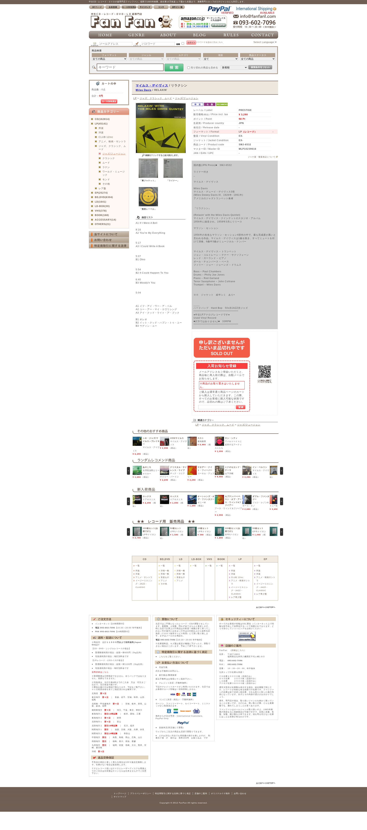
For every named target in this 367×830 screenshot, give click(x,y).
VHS (209, 559)
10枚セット (203, 528)
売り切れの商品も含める (204, 67)
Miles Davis (143, 90)
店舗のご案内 (201, 793)
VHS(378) (101, 210)
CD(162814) (102, 119)
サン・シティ (231, 438)
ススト (201, 438)
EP (265, 559)
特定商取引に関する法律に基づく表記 (173, 793)
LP (135, 98)
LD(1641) (100, 201)
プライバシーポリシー (140, 793)
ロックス (147, 496)
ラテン (106, 167)
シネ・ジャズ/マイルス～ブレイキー (151, 441)
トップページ (120, 793)
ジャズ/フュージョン (114, 153)
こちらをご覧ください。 (170, 656)
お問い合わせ (240, 793)
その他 (106, 184)
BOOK (221, 559)
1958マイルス (177, 438)
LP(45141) (101, 123)
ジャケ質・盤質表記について (261, 157)
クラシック (108, 158)
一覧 (138, 566)
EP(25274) (101, 193)
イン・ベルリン (260, 467)
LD (181, 559)
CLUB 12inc (106, 137)
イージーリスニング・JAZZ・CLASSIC (144, 583)
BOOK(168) (102, 215)
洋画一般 (165, 571)
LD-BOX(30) (102, 206)
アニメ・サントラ (144, 577)
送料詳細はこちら (100, 672)
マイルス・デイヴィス (152, 85)
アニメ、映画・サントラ (112, 141)
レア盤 (102, 188)
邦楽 (101, 128)
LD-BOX (196, 559)
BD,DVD (165, 559)
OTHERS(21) (102, 224)
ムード (106, 162)
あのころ (147, 467)
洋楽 (101, 132)
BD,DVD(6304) (104, 197)
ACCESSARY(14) (105, 219)
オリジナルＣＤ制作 (220, 793)
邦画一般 (165, 574)
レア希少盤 (236, 597)
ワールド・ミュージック (113, 173)
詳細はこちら (237, 650)
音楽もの (165, 577)
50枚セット (175, 528)
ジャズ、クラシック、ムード (112, 147)
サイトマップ (120, 797)
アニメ (164, 580)
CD (145, 559)
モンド (106, 179)
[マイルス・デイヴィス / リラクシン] (148, 177)
